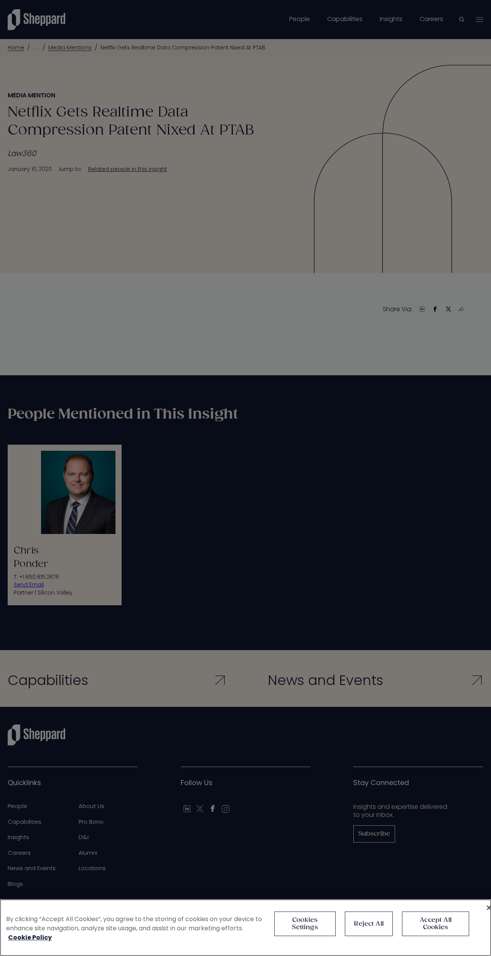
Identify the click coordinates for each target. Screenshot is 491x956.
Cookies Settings (305, 924)
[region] (245, 927)
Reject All (369, 924)
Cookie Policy (30, 937)
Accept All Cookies (435, 924)
